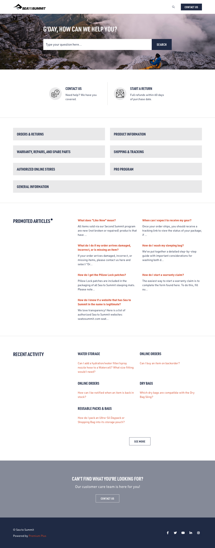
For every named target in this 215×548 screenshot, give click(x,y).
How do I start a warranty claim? (163, 275)
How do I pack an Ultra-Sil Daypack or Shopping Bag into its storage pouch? (101, 420)
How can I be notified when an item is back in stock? (106, 395)
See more (142, 442)
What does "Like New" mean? (97, 220)
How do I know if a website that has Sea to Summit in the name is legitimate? (104, 302)
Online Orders (150, 353)
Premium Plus (37, 535)
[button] (173, 7)
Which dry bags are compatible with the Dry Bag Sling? (167, 395)
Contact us (191, 7)
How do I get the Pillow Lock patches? (102, 275)
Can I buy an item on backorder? (160, 363)
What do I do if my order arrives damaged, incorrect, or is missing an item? (104, 247)
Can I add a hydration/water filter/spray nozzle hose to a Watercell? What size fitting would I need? (106, 367)
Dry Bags (146, 383)
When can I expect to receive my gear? (166, 220)
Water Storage (89, 353)
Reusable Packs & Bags (95, 408)
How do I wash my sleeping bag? (163, 245)
